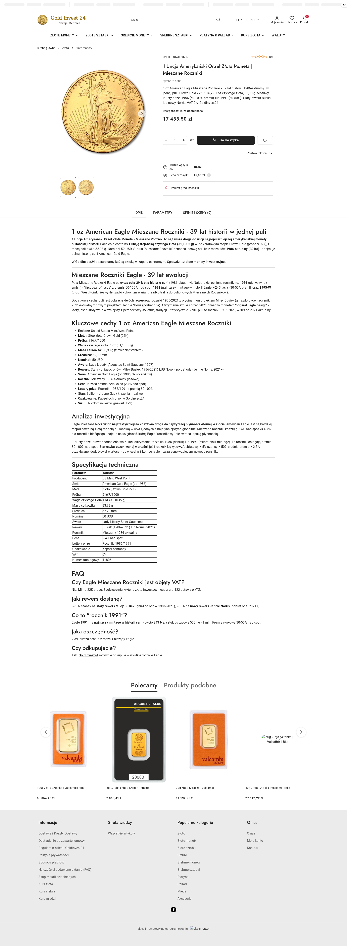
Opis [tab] (139, 213)
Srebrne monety (189, 862)
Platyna (183, 877)
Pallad (182, 884)
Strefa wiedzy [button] (120, 822)
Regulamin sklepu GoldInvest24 (61, 848)
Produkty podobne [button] (190, 685)
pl (238, 20)
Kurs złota (46, 884)
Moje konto (255, 841)
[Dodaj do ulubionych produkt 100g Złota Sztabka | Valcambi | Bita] (305, 701)
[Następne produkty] (301, 732)
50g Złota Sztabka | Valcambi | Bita (198, 787)
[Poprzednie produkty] (45, 732)
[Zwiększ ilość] (184, 140)
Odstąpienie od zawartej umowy (62, 841)
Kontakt (252, 848)
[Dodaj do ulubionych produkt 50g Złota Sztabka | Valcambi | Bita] (236, 701)
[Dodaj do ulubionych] (265, 140)
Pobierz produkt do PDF (185, 188)
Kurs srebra (47, 891)
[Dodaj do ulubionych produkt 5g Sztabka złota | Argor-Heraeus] (97, 701)
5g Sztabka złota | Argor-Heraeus (58, 787)
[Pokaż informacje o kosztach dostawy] (209, 175)
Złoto (181, 833)
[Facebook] (173, 909)
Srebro (182, 855)
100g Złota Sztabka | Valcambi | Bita (268, 787)
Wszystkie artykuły (121, 833)
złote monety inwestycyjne (205, 262)
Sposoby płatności (52, 862)
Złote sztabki (187, 848)
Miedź (182, 891)
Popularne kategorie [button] (195, 822)
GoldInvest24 (85, 262)
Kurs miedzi (47, 899)
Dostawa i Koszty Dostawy (58, 833)
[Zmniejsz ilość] (166, 140)
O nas (251, 833)
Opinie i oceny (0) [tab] (197, 213)
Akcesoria (185, 899)
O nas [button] (252, 822)
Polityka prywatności (54, 855)
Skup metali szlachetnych (57, 877)
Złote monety (187, 841)
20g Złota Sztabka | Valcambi (125, 787)
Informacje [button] (48, 822)
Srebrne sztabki (189, 870)
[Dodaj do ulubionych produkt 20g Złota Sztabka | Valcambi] (166, 701)
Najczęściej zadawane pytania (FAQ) (65, 870)
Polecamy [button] (144, 685)
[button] (294, 36)
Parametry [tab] (162, 213)
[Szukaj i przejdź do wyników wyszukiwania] (218, 20)
